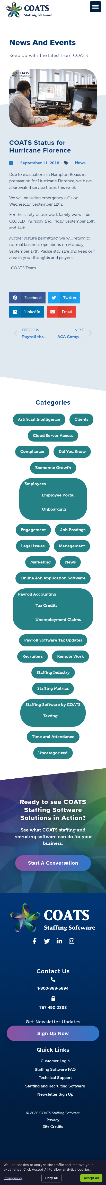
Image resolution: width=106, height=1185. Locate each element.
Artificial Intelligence (39, 419)
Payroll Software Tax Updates (53, 640)
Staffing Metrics (53, 688)
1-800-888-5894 (53, 988)
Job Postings (72, 529)
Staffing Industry (53, 672)
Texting (50, 715)
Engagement (33, 529)
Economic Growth (53, 467)
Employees (35, 483)
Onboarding (54, 509)
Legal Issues (33, 545)
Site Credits (53, 1126)
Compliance (32, 451)
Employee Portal (58, 495)
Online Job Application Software (53, 578)
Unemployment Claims (58, 619)
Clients (81, 419)
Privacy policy (13, 1178)
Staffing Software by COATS (53, 704)
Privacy (53, 1119)
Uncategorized (53, 752)
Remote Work (70, 656)
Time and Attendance (53, 736)
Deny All (51, 1178)
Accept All (91, 1178)
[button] (95, 6)
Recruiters (32, 656)
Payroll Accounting (37, 594)
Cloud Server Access (53, 435)
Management (72, 545)
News (80, 162)
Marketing (40, 562)
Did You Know (72, 451)
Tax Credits (46, 605)
